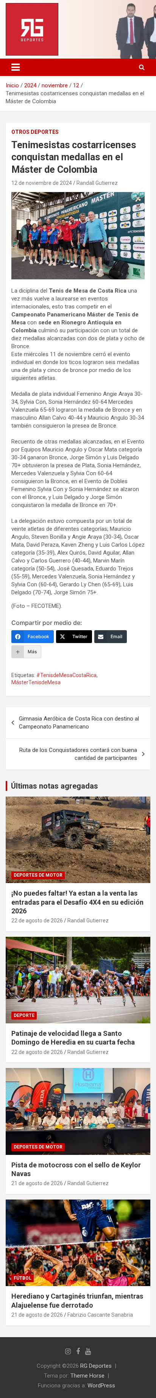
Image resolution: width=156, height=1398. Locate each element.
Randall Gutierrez (97, 183)
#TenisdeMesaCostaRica (66, 675)
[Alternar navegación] (15, 67)
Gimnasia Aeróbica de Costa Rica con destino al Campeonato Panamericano (79, 722)
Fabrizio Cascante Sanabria (100, 1315)
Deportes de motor (38, 875)
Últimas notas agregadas (54, 785)
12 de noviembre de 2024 (41, 183)
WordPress (101, 1385)
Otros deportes (35, 132)
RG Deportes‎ (96, 1365)
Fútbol (22, 1278)
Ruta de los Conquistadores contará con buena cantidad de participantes (78, 754)
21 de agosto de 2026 (37, 1183)
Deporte (24, 1015)
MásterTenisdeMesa (36, 682)
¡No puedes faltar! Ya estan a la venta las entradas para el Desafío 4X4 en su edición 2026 (77, 902)
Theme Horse (87, 1375)
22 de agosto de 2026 (37, 921)
